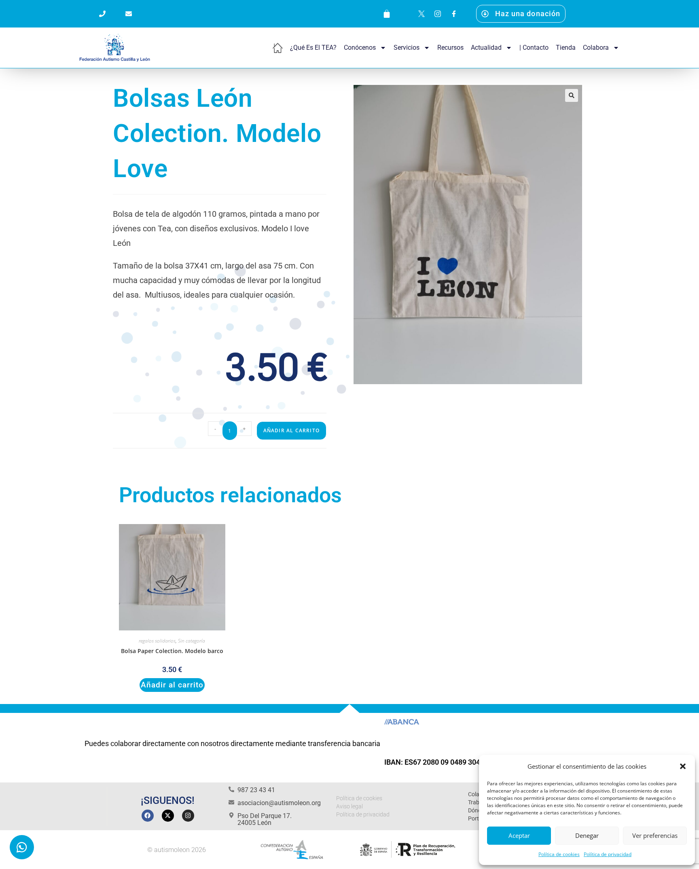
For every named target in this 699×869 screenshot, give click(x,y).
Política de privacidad (607, 854)
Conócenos (360, 47)
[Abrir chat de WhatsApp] (22, 847)
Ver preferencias (655, 835)
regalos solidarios (157, 640)
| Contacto (534, 47)
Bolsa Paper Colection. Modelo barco (172, 651)
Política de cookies (559, 854)
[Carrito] (386, 13)
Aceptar (519, 835)
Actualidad (486, 47)
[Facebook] (148, 816)
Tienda (566, 47)
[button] (683, 766)
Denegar (587, 835)
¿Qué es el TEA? (313, 47)
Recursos (450, 47)
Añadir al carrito (291, 430)
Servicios (406, 47)
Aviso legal (349, 806)
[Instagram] (188, 816)
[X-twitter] (168, 816)
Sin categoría (191, 640)
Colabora (596, 47)
